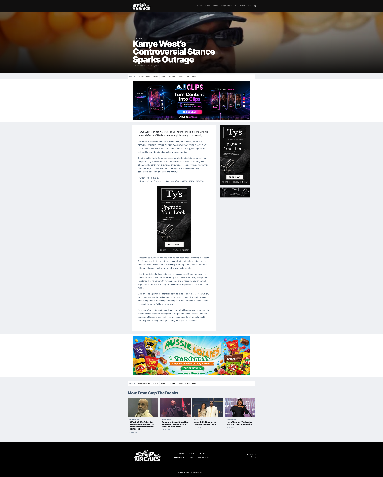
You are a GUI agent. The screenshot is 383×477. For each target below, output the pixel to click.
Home (253, 457)
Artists (207, 6)
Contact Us (251, 454)
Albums (199, 6)
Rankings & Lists (245, 6)
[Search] (255, 6)
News (236, 6)
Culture (215, 6)
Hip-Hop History (226, 6)
